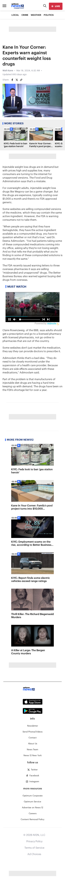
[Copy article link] (21, 80)
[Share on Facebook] (12, 80)
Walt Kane (8, 71)
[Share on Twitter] (16, 80)
